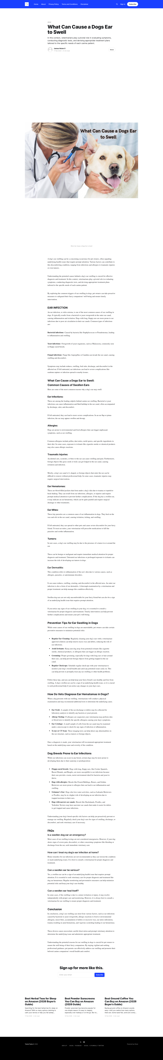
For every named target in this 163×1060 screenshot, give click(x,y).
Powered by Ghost (132, 1044)
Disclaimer (84, 4)
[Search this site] (116, 4)
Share (112, 49)
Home (36, 4)
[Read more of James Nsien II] (50, 49)
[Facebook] (84, 1042)
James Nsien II (59, 48)
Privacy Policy (54, 4)
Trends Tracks (29, 1044)
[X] (80, 1042)
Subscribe (132, 4)
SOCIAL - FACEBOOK (75, 1045)
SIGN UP (64, 1045)
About (43, 4)
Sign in (122, 4)
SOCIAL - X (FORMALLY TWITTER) (94, 1045)
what (49, 22)
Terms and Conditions (70, 4)
